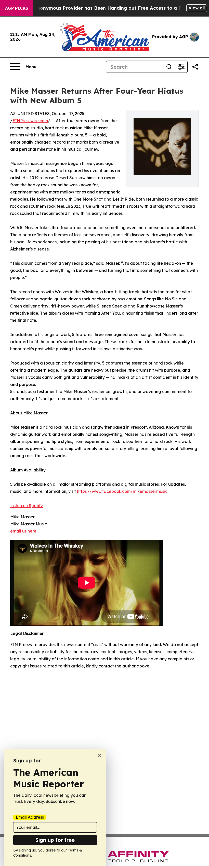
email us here (23, 531)
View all (197, 7)
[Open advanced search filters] (181, 67)
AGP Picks (16, 8)
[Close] (99, 755)
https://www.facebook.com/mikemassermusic (122, 491)
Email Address (30, 817)
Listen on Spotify (26, 505)
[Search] (169, 67)
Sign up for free (55, 840)
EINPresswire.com (30, 120)
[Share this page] (195, 67)
